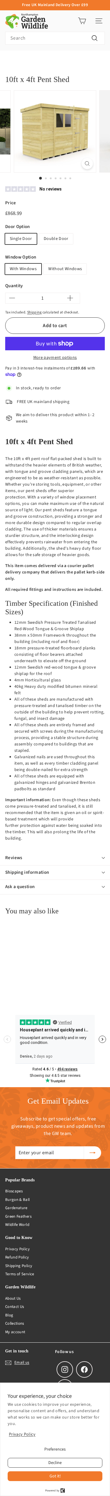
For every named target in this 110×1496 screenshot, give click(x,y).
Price (10, 203)
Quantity (14, 286)
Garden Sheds (73, 59)
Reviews (13, 858)
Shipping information (27, 872)
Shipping (34, 312)
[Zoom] (87, 163)
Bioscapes (14, 1191)
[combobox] (55, 38)
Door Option (17, 226)
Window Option (20, 257)
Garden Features (38, 59)
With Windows (23, 269)
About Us (13, 1298)
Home (10, 59)
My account (15, 1332)
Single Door (21, 239)
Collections (14, 1323)
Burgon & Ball (17, 1199)
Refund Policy (17, 1257)
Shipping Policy (18, 1266)
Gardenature (16, 1208)
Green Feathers (18, 1216)
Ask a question (20, 887)
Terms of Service (19, 1274)
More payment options (55, 358)
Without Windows (65, 269)
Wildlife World (17, 1224)
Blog (9, 1315)
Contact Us (14, 1306)
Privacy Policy (17, 1249)
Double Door (56, 239)
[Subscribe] (92, 1152)
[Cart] (82, 21)
